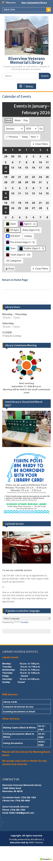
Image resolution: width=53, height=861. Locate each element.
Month (8, 120)
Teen (12, 248)
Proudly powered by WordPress (25, 839)
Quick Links (9, 9)
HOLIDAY (15, 236)
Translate (24, 622)
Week (18, 120)
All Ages (14, 230)
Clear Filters (41, 144)
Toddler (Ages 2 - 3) (34, 248)
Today (24, 137)
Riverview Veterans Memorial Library (26, 60)
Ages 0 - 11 (30, 224)
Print (9, 269)
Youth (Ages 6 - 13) (20, 254)
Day (26, 120)
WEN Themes (36, 842)
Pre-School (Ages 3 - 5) (22, 242)
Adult (13, 224)
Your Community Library (34, 2)
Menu (29, 86)
